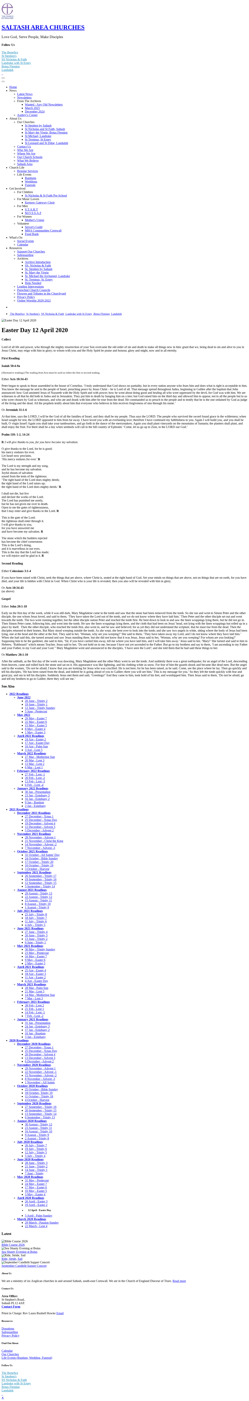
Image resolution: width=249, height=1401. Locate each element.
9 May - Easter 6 (35, 960)
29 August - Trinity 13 (38, 893)
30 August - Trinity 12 (38, 1124)
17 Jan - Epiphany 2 (37, 1030)
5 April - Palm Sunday (38, 1215)
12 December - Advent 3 (40, 827)
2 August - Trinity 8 (37, 1138)
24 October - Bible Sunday (41, 858)
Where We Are (26, 153)
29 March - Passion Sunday (42, 1222)
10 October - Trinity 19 (39, 865)
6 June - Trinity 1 (35, 942)
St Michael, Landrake (38, 136)
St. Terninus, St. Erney (39, 279)
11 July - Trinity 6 (36, 921)
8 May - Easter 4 (35, 729)
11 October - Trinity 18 (39, 1096)
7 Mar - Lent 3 (34, 998)
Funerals (30, 185)
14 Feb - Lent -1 (35, 1012)
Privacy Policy (26, 297)
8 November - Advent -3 (40, 1079)
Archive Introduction (38, 262)
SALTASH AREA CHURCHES (43, 27)
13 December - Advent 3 (40, 1058)
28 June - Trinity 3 (36, 1163)
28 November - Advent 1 (40, 837)
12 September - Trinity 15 (40, 883)
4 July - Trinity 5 (35, 925)
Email (60, 1313)
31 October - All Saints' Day (42, 855)
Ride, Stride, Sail (12, 1258)
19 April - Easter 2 (36, 1205)
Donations (8, 1328)
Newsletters (24, 97)
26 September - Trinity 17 (40, 876)
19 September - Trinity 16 (40, 879)
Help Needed (33, 283)
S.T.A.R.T (31, 209)
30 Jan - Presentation (37, 792)
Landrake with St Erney (16, 63)
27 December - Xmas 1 (39, 816)
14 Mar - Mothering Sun (40, 995)
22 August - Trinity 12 (38, 897)
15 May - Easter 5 (36, 725)
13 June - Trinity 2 (36, 939)
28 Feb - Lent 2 (34, 1005)
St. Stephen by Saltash (38, 269)
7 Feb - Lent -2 (34, 1016)
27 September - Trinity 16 (40, 1107)
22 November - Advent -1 (41, 1072)
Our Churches (10, 1354)
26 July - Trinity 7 (36, 1145)
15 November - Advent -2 (41, 1075)
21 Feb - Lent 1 (34, 1009)
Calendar (22, 244)
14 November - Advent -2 (41, 844)
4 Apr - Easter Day (36, 981)
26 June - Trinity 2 (36, 701)
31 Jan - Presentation (37, 1023)
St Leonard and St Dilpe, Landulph (46, 143)
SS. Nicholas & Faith (38, 265)
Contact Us (24, 146)
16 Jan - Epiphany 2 (37, 799)
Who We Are (25, 150)
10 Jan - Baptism (35, 1033)
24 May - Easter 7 (36, 1184)
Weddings (31, 181)
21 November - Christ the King (44, 841)
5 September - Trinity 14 (40, 886)
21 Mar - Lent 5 (34, 991)
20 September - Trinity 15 (40, 1110)
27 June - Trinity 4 (36, 932)
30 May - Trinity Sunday (40, 949)
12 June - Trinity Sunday (40, 708)
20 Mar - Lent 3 (34, 760)
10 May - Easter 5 (36, 1191)
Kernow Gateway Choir (40, 202)
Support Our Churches (31, 251)
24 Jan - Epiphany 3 (37, 1026)
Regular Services (27, 171)
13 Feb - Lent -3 (35, 781)
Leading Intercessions (30, 286)
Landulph (7, 70)
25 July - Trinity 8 (36, 914)
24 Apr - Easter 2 (35, 739)
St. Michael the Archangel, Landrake (47, 276)
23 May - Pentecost (37, 953)
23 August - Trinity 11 (38, 1128)
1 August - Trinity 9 (37, 907)
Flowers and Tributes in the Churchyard (41, 293)
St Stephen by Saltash (38, 125)
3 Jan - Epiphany (35, 1037)
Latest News (24, 94)
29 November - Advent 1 (40, 1068)
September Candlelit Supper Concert (24, 1265)
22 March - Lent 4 (36, 1226)
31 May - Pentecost (37, 1180)
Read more (179, 1281)
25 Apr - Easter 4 (35, 970)
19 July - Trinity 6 (36, 1149)
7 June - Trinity (34, 1173)
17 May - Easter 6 (36, 1187)
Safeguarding (25, 255)
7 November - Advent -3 (40, 848)
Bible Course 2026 (13, 1244)
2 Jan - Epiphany (35, 806)
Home (13, 87)
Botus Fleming (11, 66)
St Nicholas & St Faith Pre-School (46, 195)
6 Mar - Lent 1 (34, 767)
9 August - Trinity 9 (37, 1135)
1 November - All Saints (40, 1082)
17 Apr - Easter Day (37, 743)
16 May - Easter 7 (36, 956)
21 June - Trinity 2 (36, 1166)
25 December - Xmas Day (41, 820)
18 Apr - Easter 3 (35, 974)
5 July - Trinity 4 (35, 1156)
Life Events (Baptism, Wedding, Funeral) (27, 1357)
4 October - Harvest (37, 1100)
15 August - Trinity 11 (38, 900)
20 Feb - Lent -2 (35, 778)
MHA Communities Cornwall (43, 230)
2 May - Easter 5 (35, 963)
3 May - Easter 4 (35, 1194)
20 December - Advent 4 (40, 1054)
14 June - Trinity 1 (36, 1170)
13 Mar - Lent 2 (34, 764)
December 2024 (35, 111)
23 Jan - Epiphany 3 (37, 795)
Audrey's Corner (27, 115)
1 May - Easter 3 (35, 732)
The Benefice (10, 52)
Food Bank (32, 234)
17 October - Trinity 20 (39, 862)
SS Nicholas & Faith (14, 59)
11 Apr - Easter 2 (35, 977)
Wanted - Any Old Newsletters (44, 104)
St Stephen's (9, 56)
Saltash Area (24, 164)
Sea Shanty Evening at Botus (19, 1251)
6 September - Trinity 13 (40, 1117)
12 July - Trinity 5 (36, 1152)
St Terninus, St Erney (38, 139)
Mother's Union (34, 220)
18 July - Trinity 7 (36, 918)
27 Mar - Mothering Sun (40, 757)
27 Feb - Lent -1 (35, 774)
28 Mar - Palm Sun (36, 988)
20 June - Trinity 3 (36, 935)
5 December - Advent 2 (39, 830)
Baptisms (30, 178)
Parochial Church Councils (33, 290)
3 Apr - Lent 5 (33, 750)
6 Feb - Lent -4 (34, 785)
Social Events (25, 241)
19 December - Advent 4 (40, 823)
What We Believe (28, 160)
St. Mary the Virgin (37, 272)
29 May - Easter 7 (36, 718)
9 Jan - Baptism (34, 802)
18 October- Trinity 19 (39, 1093)
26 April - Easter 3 (36, 1201)
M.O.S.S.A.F (33, 213)
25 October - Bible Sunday (41, 1089)
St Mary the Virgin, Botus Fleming (46, 132)
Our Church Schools (29, 157)
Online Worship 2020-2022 (34, 300)
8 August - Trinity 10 (38, 904)
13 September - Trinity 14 (40, 1114)
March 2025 (32, 108)
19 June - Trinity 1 (36, 704)
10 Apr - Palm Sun (36, 746)
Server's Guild (33, 227)
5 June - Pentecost (36, 711)
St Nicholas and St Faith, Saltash (45, 129)
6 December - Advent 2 (39, 1061)
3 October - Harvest (37, 869)
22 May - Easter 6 (36, 722)
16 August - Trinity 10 (38, 1131)
